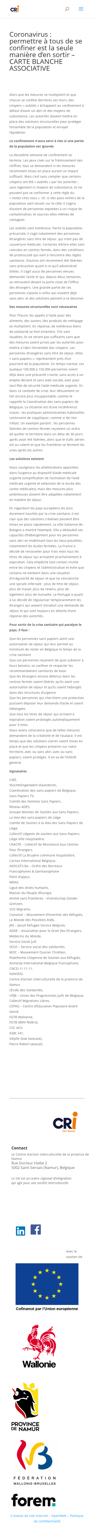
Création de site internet (29, 1516)
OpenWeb (59, 1516)
